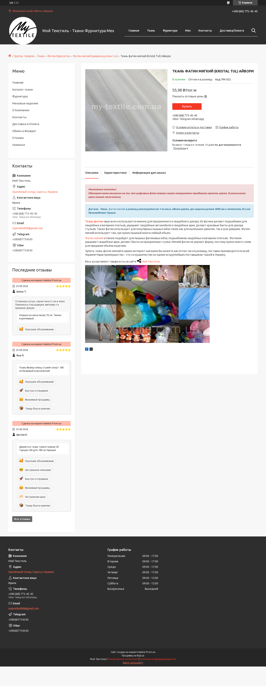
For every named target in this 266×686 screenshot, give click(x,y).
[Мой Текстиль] (23, 30)
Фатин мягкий (94, 238)
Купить (187, 106)
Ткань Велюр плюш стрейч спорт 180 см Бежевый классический (41, 369)
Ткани (41, 56)
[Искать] (253, 30)
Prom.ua (150, 652)
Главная (134, 30)
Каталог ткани (22, 89)
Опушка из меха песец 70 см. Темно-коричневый (40, 317)
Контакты (205, 30)
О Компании (20, 110)
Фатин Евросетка (58, 56)
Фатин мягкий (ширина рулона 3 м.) (95, 56)
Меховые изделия (25, 103)
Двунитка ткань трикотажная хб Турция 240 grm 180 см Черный (39, 448)
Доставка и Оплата (25, 124)
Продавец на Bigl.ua (133, 655)
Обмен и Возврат (24, 131)
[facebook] (86, 349)
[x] (91, 349)
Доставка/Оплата (232, 30)
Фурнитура (170, 30)
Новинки (18, 144)
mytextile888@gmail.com (27, 228)
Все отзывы (22, 519)
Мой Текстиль (151, 261)
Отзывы (18, 137)
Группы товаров (24, 56)
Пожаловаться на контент (123, 659)
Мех (188, 30)
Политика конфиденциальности (158, 659)
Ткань (151, 30)
